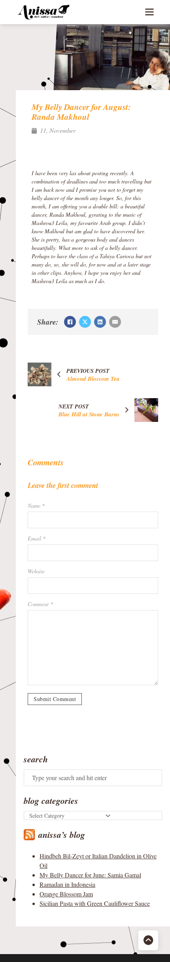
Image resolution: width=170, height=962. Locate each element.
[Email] (115, 322)
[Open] (149, 12)
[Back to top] (148, 940)
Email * (36, 538)
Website (36, 571)
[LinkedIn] (100, 322)
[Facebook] (70, 322)
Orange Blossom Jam (66, 894)
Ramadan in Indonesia (67, 884)
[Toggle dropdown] (108, 815)
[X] (85, 322)
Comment (40, 604)
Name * (36, 505)
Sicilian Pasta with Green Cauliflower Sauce (95, 903)
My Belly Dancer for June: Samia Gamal (90, 875)
